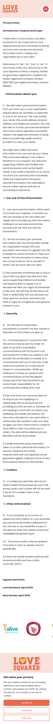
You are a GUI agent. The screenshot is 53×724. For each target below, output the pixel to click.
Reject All (26, 718)
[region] (26, 698)
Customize (26, 710)
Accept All (26, 702)
